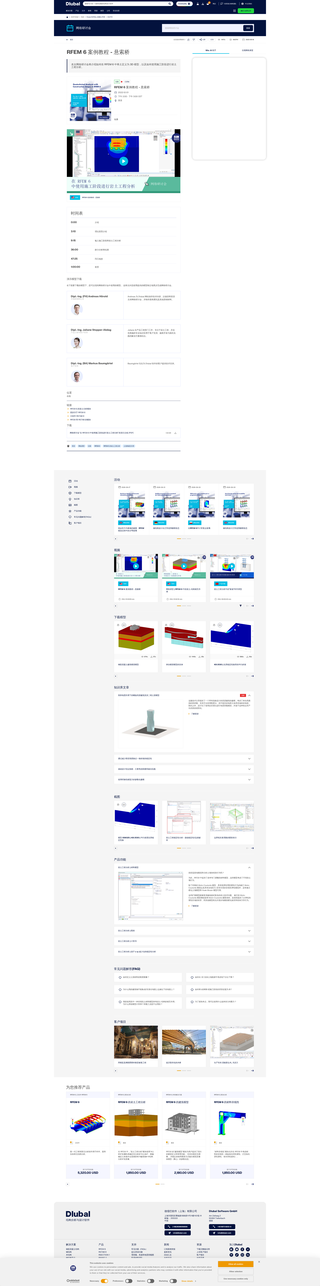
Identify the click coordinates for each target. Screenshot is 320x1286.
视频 (76, 487)
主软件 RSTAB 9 (77, 416)
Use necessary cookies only (236, 1279)
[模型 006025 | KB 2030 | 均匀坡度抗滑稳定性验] (136, 817)
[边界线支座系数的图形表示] (232, 817)
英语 (73, 446)
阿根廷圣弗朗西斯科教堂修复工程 (132, 1063)
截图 (76, 505)
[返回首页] (73, 3)
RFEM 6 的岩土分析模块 (80, 409)
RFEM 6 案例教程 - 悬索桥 (91, 197)
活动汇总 (168, 1255)
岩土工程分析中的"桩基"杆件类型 (228, 589)
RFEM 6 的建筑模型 (177, 1102)
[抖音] (237, 1255)
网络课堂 (81, 446)
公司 (108, 11)
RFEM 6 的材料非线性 (226, 1102)
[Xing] (248, 1250)
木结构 (69, 1255)
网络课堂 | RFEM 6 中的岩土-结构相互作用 (183, 590)
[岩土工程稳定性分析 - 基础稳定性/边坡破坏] (184, 817)
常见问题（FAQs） (139, 1249)
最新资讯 (168, 1252)
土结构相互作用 (129, 446)
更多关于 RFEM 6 (77, 412)
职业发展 (116, 11)
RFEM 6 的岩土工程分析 (112, 446)
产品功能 (78, 511)
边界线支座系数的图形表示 (225, 838)
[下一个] (252, 538)
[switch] (128, 1281)
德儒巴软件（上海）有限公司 (180, 1211)
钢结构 (69, 1252)
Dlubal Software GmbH (223, 1211)
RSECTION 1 (104, 1255)
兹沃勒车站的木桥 (173, 1063)
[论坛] (231, 1250)
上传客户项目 (202, 1252)
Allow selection (235, 1271)
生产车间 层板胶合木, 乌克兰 (226, 1063)
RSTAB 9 (102, 1252)
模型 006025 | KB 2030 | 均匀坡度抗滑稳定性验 (136, 839)
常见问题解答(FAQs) (82, 517)
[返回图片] (124, 625)
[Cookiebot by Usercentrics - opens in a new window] (73, 1281)
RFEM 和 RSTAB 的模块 (80, 420)
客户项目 (78, 523)
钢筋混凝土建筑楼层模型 (128, 664)
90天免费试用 (246, 11)
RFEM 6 (97, 446)
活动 (76, 481)
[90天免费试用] (203, 4)
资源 (96, 11)
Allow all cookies (235, 1264)
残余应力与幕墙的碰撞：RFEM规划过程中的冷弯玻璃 (131, 529)
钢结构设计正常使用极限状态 (235, 528)
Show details (187, 1281)
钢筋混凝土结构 (72, 1249)
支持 (83, 11)
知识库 (77, 499)
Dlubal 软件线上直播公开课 (95, 17)
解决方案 (69, 11)
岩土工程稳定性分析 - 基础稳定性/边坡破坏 (183, 839)
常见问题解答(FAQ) (127, 969)
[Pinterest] (231, 1255)
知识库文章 (121, 687)
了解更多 (195, 714)
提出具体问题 (137, 1252)
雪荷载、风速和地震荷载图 (142, 1255)
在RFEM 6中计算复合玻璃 (199, 528)
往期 (117, 82)
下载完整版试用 (203, 1249)
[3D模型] (118, 625)
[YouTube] (237, 1250)
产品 (77, 11)
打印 (212, 40)
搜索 (248, 28)
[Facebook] (242, 1250)
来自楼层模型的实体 (174, 664)
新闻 (89, 11)
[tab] (179, 538)
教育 (102, 11)
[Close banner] (259, 1262)
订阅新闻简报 (169, 1249)
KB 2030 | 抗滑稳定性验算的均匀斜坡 (230, 664)
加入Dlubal (235, 1244)
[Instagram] (242, 1255)
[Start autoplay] (115, 538)
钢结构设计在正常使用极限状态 (166, 528)
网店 (214, 4)
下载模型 (78, 493)
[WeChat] (248, 1255)
